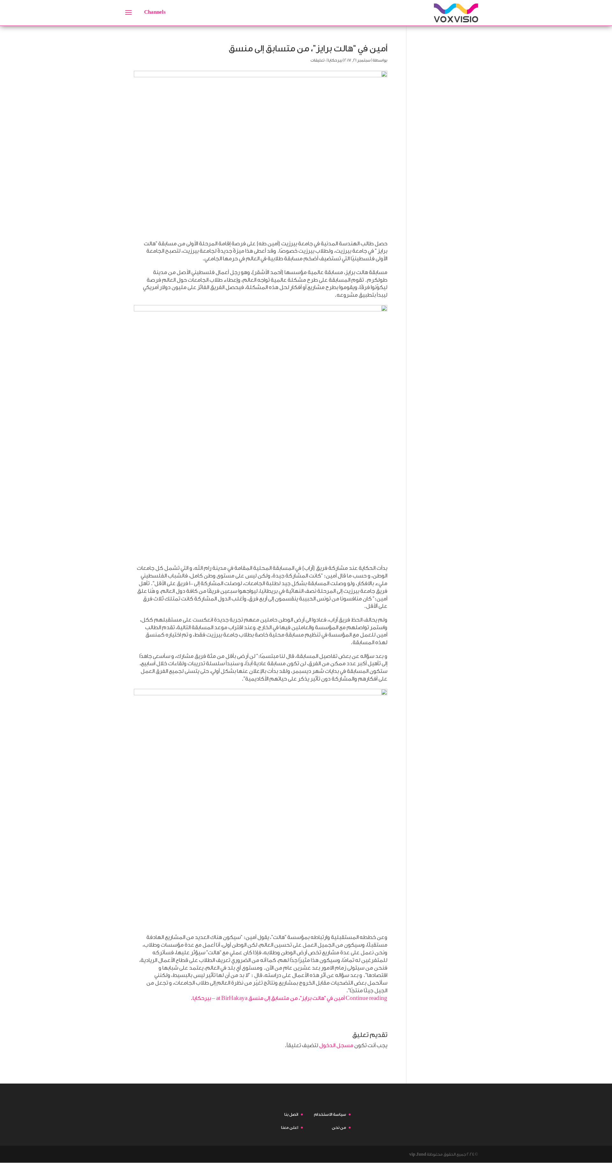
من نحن (339, 1127)
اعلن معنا (289, 1127)
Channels (155, 12)
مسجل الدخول (336, 1045)
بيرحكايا (335, 60)
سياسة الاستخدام (330, 1114)
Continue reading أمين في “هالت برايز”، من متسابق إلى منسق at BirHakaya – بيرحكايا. (288, 998)
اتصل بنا (291, 1114)
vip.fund (417, 1154)
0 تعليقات (318, 60)
